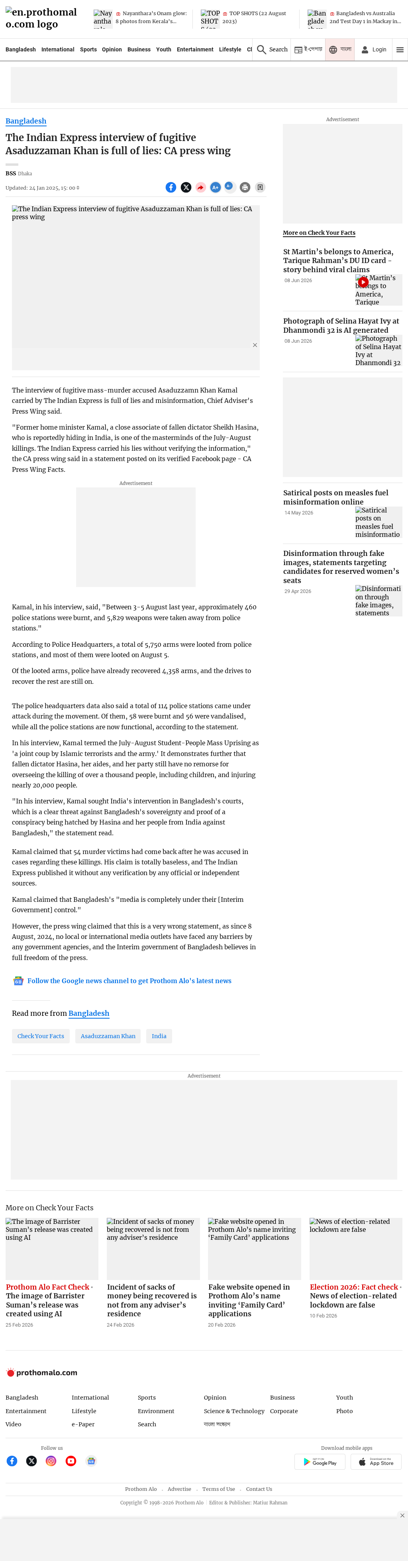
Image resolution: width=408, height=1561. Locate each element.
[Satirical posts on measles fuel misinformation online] (378, 522)
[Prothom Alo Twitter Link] (35, 1462)
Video (14, 1424)
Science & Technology (234, 1411)
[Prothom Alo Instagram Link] (54, 1462)
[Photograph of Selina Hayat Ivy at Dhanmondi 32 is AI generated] (378, 350)
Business (139, 49)
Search (147, 1424)
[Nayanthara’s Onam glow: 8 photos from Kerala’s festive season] (103, 19)
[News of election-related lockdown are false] (356, 1249)
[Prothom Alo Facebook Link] (15, 1462)
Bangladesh (21, 49)
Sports (88, 49)
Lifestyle (230, 49)
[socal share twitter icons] (187, 191)
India (159, 1036)
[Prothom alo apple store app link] (376, 1463)
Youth (163, 49)
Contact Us (259, 1489)
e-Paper (83, 1424)
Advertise (179, 1489)
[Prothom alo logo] (41, 1374)
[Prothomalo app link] (320, 1463)
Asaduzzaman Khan (108, 1036)
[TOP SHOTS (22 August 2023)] (210, 19)
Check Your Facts (41, 1036)
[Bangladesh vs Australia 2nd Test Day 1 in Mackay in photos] (317, 19)
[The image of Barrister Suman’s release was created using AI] (52, 1249)
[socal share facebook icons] (172, 191)
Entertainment (195, 49)
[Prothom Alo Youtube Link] (74, 1462)
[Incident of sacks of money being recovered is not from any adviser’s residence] (153, 1249)
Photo (344, 1411)
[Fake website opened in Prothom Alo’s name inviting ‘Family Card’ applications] (254, 1249)
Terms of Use (218, 1489)
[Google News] (91, 1462)
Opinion (112, 49)
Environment (156, 1411)
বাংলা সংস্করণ (217, 1424)
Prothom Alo (141, 1489)
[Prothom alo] (44, 19)
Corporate (284, 1411)
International (58, 49)
